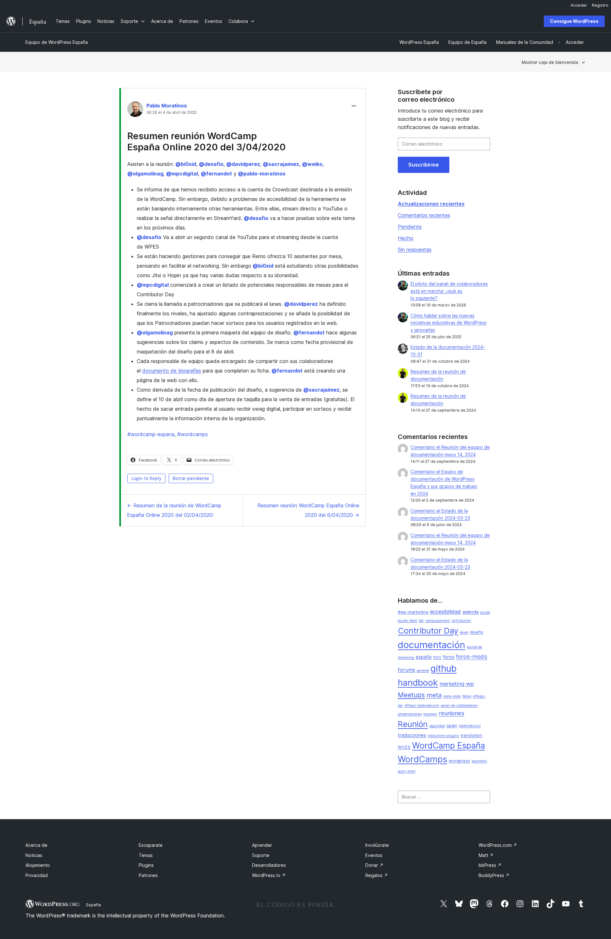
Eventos (374, 855)
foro (437, 657)
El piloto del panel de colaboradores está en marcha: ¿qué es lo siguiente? (449, 291)
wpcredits (479, 761)
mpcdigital (182, 173)
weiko (312, 164)
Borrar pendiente (191, 478)
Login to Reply (146, 478)
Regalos (376, 875)
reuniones (451, 713)
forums (406, 670)
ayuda (485, 612)
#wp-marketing (413, 611)
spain (451, 725)
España (93, 904)
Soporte (261, 855)
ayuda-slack (407, 621)
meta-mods (452, 696)
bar (421, 621)
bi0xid (185, 164)
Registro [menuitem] (600, 5)
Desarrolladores (269, 865)
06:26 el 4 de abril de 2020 (171, 112)
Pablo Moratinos (166, 105)
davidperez (243, 164)
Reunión (413, 724)
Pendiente (410, 226)
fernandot (216, 173)
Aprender (262, 845)
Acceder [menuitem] (579, 5)
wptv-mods (406, 771)
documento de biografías (171, 370)
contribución (461, 621)
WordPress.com (498, 845)
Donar (374, 865)
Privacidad (36, 875)
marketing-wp (456, 684)
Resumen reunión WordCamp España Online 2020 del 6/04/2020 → (308, 510)
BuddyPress (494, 875)
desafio (211, 164)
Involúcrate (377, 845)
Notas (466, 696)
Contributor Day (428, 630)
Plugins (146, 865)
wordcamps (192, 434)
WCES (404, 747)
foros (448, 657)
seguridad (437, 726)
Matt (486, 855)
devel (464, 632)
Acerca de (36, 845)
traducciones (412, 735)
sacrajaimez (281, 164)
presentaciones (410, 714)
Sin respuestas (415, 249)
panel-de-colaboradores (459, 705)
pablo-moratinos (261, 173)
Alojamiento (37, 865)
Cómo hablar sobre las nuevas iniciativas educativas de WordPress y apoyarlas (449, 323)
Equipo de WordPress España (56, 42)
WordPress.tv (269, 875)
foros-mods (471, 656)
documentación (431, 644)
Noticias (33, 855)
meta (434, 695)
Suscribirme (423, 164)
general (423, 670)
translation (471, 735)
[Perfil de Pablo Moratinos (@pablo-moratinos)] (135, 110)
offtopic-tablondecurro (421, 705)
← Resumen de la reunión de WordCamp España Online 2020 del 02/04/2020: (174, 510)
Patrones (148, 875)
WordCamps (422, 759)
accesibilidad (445, 611)
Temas (146, 855)
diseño (476, 631)
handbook (418, 682)
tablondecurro (470, 726)
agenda (470, 612)
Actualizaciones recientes (431, 204)
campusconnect (437, 621)
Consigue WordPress (574, 21)
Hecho (405, 238)
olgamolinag (145, 173)
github (444, 668)
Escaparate (151, 845)
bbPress (490, 865)
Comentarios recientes (424, 215)
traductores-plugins (443, 736)
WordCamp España (448, 746)
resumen (430, 714)
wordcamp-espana (150, 434)
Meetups (411, 695)
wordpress (459, 760)
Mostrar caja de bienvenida (550, 62)
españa (424, 657)
